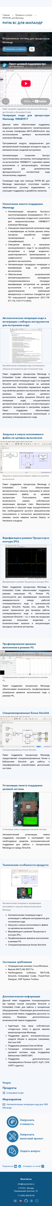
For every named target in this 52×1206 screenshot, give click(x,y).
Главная (6, 15)
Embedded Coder (15, 1092)
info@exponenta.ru (26, 1184)
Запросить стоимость (15, 49)
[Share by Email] (42, 1166)
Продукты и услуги (23, 15)
